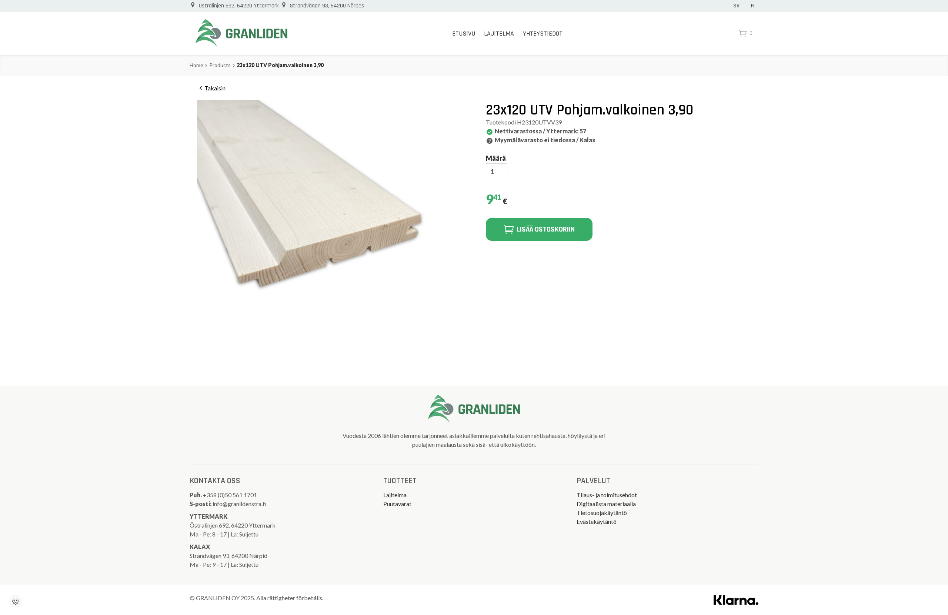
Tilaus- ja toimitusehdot (607, 494)
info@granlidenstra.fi (239, 503)
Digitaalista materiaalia (606, 503)
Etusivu (463, 33)
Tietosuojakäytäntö (602, 512)
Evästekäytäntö (597, 521)
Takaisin (215, 88)
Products (220, 65)
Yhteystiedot (543, 33)
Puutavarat (397, 503)
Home (196, 65)
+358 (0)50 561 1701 (230, 494)
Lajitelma (499, 33)
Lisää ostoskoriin (546, 229)
